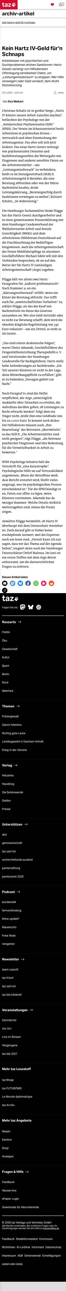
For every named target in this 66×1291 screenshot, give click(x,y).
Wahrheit (7, 691)
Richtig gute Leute (13, 733)
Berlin (5, 674)
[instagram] (38, 608)
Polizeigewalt (10, 716)
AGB (21, 1255)
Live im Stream (11, 1037)
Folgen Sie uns (10, 607)
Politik (6, 632)
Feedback (8, 1182)
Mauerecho (9, 927)
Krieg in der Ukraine (14, 750)
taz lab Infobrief (12, 994)
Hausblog (8, 784)
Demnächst (9, 1020)
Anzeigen (8, 1156)
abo (4, 834)
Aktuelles (8, 775)
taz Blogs (8, 1080)
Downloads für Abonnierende (20, 1207)
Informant (38, 1247)
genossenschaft (12, 843)
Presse (6, 809)
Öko (4, 640)
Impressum (9, 1255)
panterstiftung (11, 868)
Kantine (7, 1139)
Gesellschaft (10, 649)
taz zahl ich (9, 851)
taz (10, 598)
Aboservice (9, 1190)
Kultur (6, 657)
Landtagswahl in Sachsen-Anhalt (22, 741)
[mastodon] (23, 608)
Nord (5, 682)
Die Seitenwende (12, 792)
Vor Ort (6, 1028)
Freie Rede (9, 935)
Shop (5, 1148)
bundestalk (9, 902)
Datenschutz (53, 1247)
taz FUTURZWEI (12, 1088)
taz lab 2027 (9, 1053)
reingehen (8, 944)
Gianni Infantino (12, 724)
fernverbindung (11, 910)
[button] (61, 5)
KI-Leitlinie (24, 1247)
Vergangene (9, 1045)
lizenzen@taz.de (51, 1228)
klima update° (10, 918)
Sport (5, 665)
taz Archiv (8, 1105)
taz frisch (8, 977)
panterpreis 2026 (13, 876)
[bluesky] (31, 608)
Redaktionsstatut (27, 1239)
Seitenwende (32, 1255)
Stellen (6, 800)
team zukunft (10, 969)
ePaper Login (10, 1198)
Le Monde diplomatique (17, 1096)
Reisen (6, 1131)
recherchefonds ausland (17, 859)
